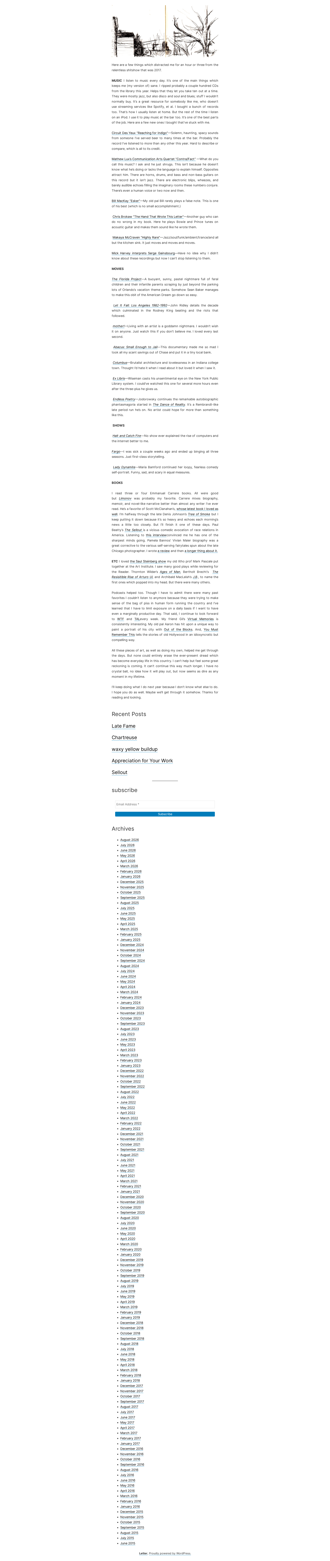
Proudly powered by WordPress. (170, 1553)
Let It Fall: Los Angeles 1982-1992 (140, 305)
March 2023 (129, 1055)
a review (164, 551)
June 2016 (127, 1480)
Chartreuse (124, 737)
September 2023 (132, 1023)
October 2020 (130, 1207)
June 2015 (127, 1543)
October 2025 (130, 892)
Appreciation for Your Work (142, 761)
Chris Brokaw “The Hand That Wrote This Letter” (148, 216)
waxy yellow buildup (135, 749)
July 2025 (127, 908)
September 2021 (132, 1149)
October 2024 (130, 955)
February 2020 (131, 1249)
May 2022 (127, 1107)
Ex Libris (119, 378)
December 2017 (131, 1386)
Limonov (125, 498)
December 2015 (131, 1511)
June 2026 (128, 850)
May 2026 (127, 855)
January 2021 (130, 1191)
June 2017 (127, 1417)
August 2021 (129, 1155)
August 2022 (129, 1092)
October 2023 (130, 1018)
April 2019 (127, 1302)
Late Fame (123, 726)
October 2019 (130, 1270)
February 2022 (131, 1123)
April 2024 (127, 987)
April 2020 (127, 1238)
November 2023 (132, 1013)
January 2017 (130, 1443)
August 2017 (129, 1406)
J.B (195, 577)
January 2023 (130, 1065)
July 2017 (127, 1412)
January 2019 (130, 1317)
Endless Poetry (124, 399)
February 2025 (131, 934)
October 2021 (130, 1144)
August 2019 (129, 1281)
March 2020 (129, 1244)
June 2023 (128, 1039)
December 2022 (132, 1071)
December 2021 (131, 1134)
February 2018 (130, 1375)
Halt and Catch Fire (127, 436)
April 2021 (127, 1176)
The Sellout (134, 530)
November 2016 (132, 1454)
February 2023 (131, 1060)
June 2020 (128, 1228)
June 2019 (127, 1291)
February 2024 (131, 997)
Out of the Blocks (178, 629)
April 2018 (127, 1365)
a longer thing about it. (201, 551)
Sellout (119, 772)
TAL (137, 619)
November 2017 (131, 1391)
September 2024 (132, 960)
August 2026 (129, 840)
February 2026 (131, 871)
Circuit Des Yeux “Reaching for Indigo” (140, 133)
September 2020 (132, 1212)
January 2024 (130, 1002)
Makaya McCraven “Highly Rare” (136, 237)
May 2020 (127, 1233)
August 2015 (129, 1533)
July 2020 (127, 1223)
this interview (156, 535)
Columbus (120, 362)
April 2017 (127, 1428)
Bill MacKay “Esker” (126, 201)
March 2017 (128, 1433)
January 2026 (130, 876)
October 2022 (130, 1081)
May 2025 (127, 918)
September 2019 (132, 1275)
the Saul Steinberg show (148, 561)
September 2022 (132, 1086)
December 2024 (132, 945)
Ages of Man (170, 572)
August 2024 (129, 966)
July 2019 (127, 1286)
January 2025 (130, 939)
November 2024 (132, 950)
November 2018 (132, 1328)
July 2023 (127, 1034)
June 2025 (128, 913)
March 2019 (129, 1307)
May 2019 (127, 1296)
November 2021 (132, 1139)
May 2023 (127, 1044)
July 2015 (127, 1538)
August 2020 (129, 1218)
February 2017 (130, 1438)
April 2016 (127, 1491)
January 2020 (130, 1254)
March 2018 (129, 1370)
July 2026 (127, 845)
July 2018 (127, 1349)
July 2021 (127, 1160)
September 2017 (132, 1401)
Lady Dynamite (124, 467)
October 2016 (130, 1459)
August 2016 (129, 1470)
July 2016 (127, 1475)
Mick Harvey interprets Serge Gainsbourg (143, 253)
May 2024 (127, 981)
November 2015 (132, 1517)
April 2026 (127, 861)
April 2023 (127, 1050)
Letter (143, 1553)
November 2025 (132, 887)
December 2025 (132, 882)
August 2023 (129, 1029)
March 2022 (129, 1118)
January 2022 (130, 1128)
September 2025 (132, 897)
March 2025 (129, 929)
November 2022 (132, 1076)
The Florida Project (126, 279)
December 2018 (131, 1323)
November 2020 (132, 1202)
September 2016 (132, 1464)
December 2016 (131, 1449)
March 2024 (129, 992)
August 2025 (129, 903)
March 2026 (129, 866)
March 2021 (129, 1181)
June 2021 (127, 1165)
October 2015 (130, 1522)
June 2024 (128, 976)
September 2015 (132, 1527)
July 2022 (127, 1097)
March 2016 (129, 1496)
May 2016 (127, 1485)
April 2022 (127, 1113)
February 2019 (130, 1312)
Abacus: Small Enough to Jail (135, 347)
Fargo (116, 451)
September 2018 (132, 1338)
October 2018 (130, 1333)
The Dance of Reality (169, 404)
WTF (120, 619)
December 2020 (132, 1197)
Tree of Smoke (199, 514)
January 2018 (130, 1380)
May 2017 (127, 1422)
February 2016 (130, 1501)
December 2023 (132, 1008)
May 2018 (127, 1359)
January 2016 (130, 1506)
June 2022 (128, 1102)
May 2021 (127, 1170)
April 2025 (127, 924)
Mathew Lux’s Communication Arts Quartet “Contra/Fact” (154, 159)
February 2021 (130, 1186)
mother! (118, 326)
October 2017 (130, 1396)
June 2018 (127, 1354)
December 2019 (131, 1260)
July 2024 (127, 971)
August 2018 (129, 1344)
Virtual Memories (201, 619)
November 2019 (132, 1265)
